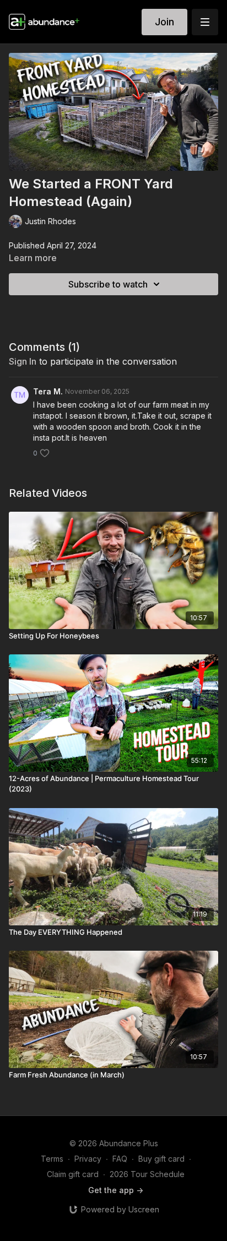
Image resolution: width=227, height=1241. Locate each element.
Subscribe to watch (108, 284)
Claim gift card (73, 1174)
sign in (22, 361)
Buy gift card (161, 1158)
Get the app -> (115, 1190)
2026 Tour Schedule (147, 1174)
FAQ (119, 1158)
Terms (52, 1158)
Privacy (87, 1158)
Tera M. (48, 391)
